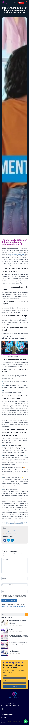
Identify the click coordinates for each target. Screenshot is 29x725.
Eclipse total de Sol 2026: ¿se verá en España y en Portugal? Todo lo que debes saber (17, 622)
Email (4, 680)
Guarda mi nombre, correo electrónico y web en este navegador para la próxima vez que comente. (15, 596)
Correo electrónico (7, 585)
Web (3, 591)
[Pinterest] (2, 709)
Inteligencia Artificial (10, 531)
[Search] (26, 614)
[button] (14, 2)
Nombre (4, 578)
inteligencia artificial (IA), (16, 254)
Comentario (5, 559)
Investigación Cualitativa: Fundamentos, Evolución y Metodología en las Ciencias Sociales (18, 637)
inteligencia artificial (10, 533)
